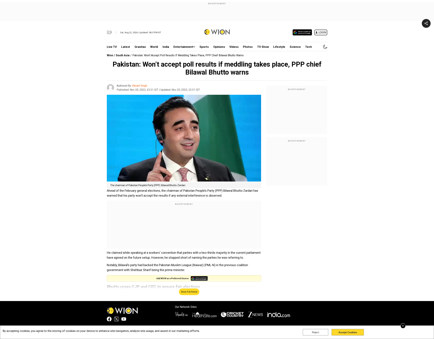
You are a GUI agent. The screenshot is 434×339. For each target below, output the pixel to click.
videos (234, 46)
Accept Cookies (347, 332)
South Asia (123, 55)
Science (295, 46)
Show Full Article (189, 292)
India (166, 46)
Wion (110, 55)
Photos (248, 46)
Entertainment (183, 46)
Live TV (112, 46)
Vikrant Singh (139, 85)
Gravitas (140, 46)
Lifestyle (279, 46)
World (154, 46)
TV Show (263, 46)
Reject (315, 332)
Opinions (219, 46)
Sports (204, 46)
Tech (308, 46)
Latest (125, 46)
